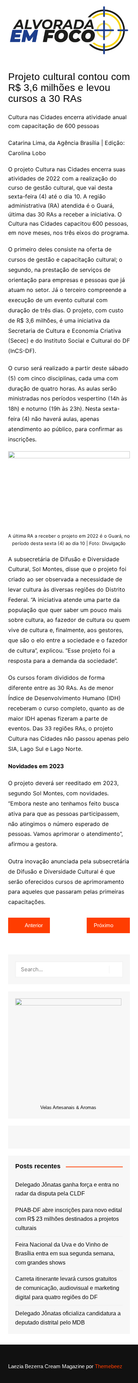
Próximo (103, 925)
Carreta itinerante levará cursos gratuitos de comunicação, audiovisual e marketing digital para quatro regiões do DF (67, 1288)
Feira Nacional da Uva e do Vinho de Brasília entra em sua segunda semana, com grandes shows (65, 1254)
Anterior (34, 925)
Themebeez (108, 1366)
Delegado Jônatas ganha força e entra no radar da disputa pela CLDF (67, 1189)
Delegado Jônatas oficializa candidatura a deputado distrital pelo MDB (68, 1318)
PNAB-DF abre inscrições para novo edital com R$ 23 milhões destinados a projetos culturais (68, 1219)
